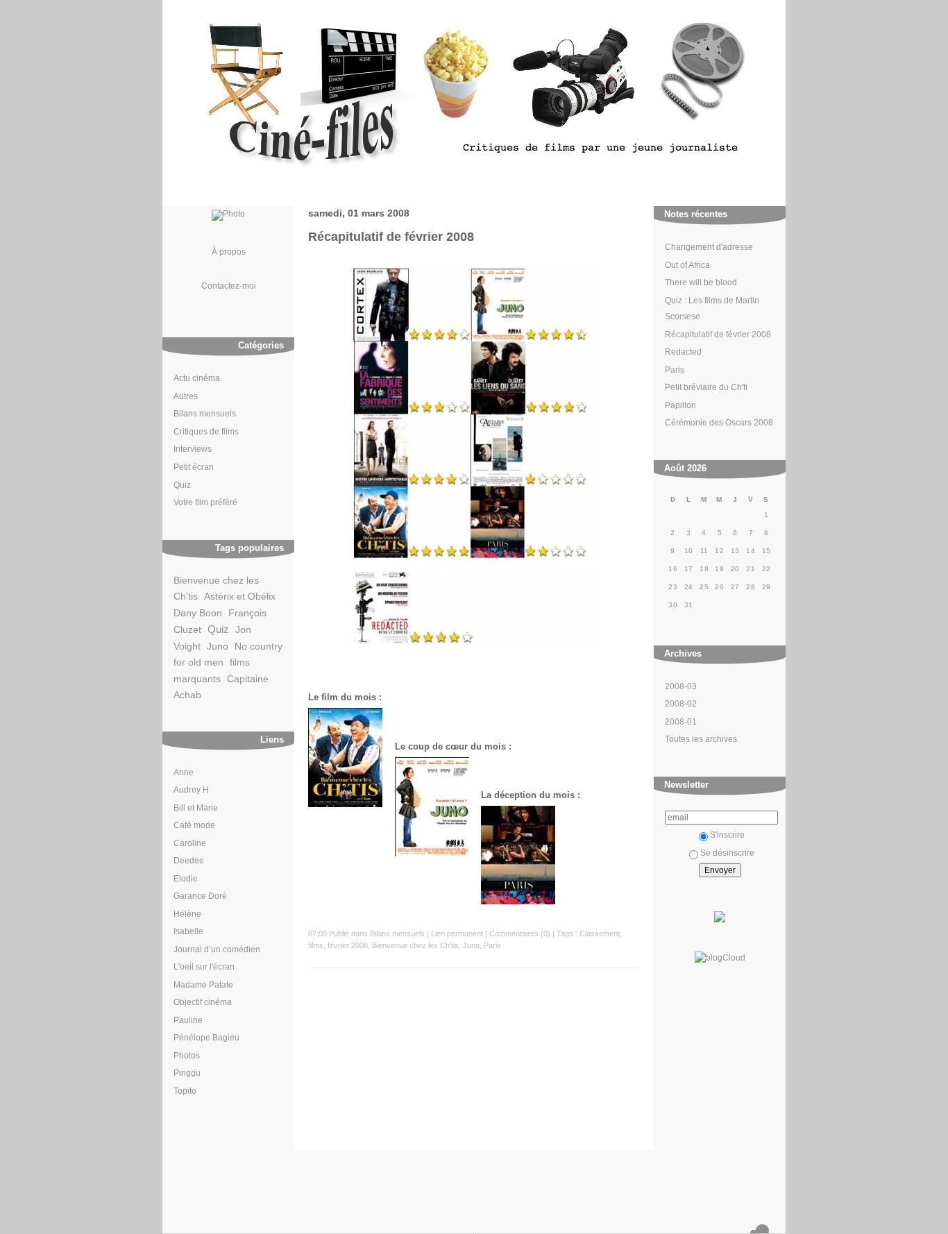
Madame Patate (203, 985)
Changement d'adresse (709, 247)
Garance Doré (200, 896)
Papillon (680, 405)
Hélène (187, 914)
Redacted (683, 352)
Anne (183, 772)
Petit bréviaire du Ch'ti (706, 387)
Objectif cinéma (202, 1002)
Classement (599, 933)
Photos (186, 1055)
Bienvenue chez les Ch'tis (415, 945)
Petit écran (193, 467)
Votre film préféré (205, 502)
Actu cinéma (196, 378)
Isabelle (188, 931)
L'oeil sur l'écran (204, 967)
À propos (229, 251)
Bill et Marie (195, 808)
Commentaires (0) (519, 933)
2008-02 (681, 704)
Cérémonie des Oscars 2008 (719, 423)
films (315, 945)
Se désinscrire (727, 853)
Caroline (189, 843)
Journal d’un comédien (216, 949)
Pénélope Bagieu (206, 1037)
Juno (217, 646)
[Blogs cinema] (719, 922)
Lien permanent (457, 933)
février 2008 (348, 945)
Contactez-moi (228, 285)
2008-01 (681, 722)
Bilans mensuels (204, 414)
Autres (185, 396)
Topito (184, 1091)
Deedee (188, 860)
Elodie (185, 879)
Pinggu (187, 1073)
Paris (674, 370)
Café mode (194, 825)
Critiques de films (206, 432)
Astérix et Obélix (240, 596)
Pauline (188, 1020)
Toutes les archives (701, 739)
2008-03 (681, 686)
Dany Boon (197, 613)
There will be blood (701, 282)
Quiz (182, 485)
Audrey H (191, 790)
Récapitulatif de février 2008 (718, 334)
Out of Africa (687, 265)
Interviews (192, 449)
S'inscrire (727, 835)
